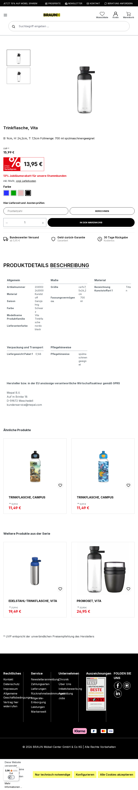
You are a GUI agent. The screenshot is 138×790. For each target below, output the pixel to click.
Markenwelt (38, 711)
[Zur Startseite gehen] (51, 15)
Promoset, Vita (89, 600)
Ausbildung (66, 693)
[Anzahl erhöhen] (43, 222)
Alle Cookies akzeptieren (116, 774)
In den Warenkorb (91, 222)
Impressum (10, 688)
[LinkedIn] (118, 693)
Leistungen (38, 707)
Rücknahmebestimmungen (48, 693)
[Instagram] (127, 685)
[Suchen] (12, 26)
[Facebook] (118, 685)
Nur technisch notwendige (52, 774)
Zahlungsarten (40, 684)
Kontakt (8, 679)
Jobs (62, 698)
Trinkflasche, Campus (27, 497)
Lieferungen (38, 688)
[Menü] (5, 15)
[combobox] (69, 26)
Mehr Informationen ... (13, 785)
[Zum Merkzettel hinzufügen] (60, 485)
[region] (70, 86)
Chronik (64, 679)
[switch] (11, 777)
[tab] (25, 265)
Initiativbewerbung (70, 688)
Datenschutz (11, 684)
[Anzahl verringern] (6, 222)
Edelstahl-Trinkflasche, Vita (33, 600)
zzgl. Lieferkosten (26, 180)
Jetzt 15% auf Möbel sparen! (20, 3)
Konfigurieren (85, 774)
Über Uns (65, 684)
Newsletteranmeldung (45, 679)
